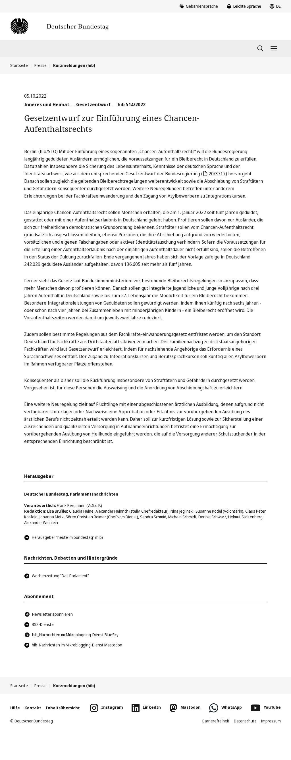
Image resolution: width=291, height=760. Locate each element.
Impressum (271, 721)
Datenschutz (245, 721)
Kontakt (32, 707)
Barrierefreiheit (215, 721)
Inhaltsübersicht (63, 707)
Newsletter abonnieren (52, 614)
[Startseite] (59, 26)
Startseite (19, 65)
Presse (40, 65)
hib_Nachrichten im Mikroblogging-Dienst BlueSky (75, 634)
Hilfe (15, 707)
